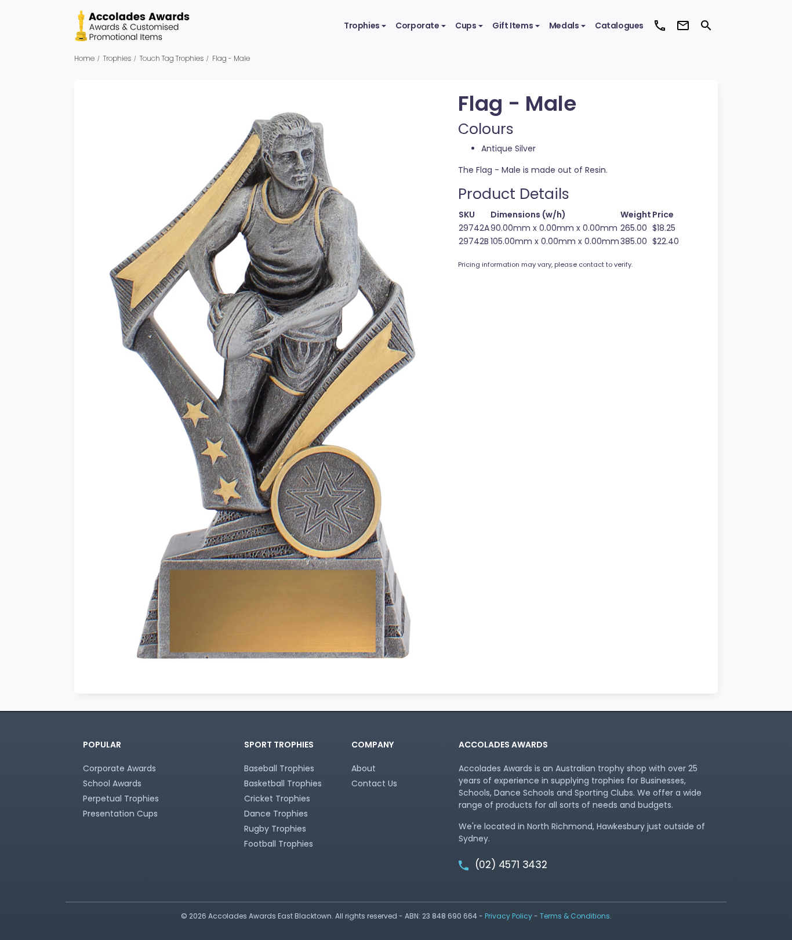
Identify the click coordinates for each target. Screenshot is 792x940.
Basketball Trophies (283, 783)
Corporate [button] (417, 25)
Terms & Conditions (575, 916)
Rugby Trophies (275, 828)
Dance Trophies (276, 813)
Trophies (117, 58)
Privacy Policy (508, 916)
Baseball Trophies (279, 768)
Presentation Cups (120, 813)
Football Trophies (278, 844)
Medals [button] (564, 25)
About (363, 768)
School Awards (112, 783)
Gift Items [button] (512, 25)
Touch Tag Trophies (172, 58)
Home (84, 58)
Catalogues (619, 25)
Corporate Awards (119, 768)
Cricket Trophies (277, 798)
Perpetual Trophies (121, 798)
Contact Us (374, 783)
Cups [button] (465, 25)
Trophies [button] (362, 25)
